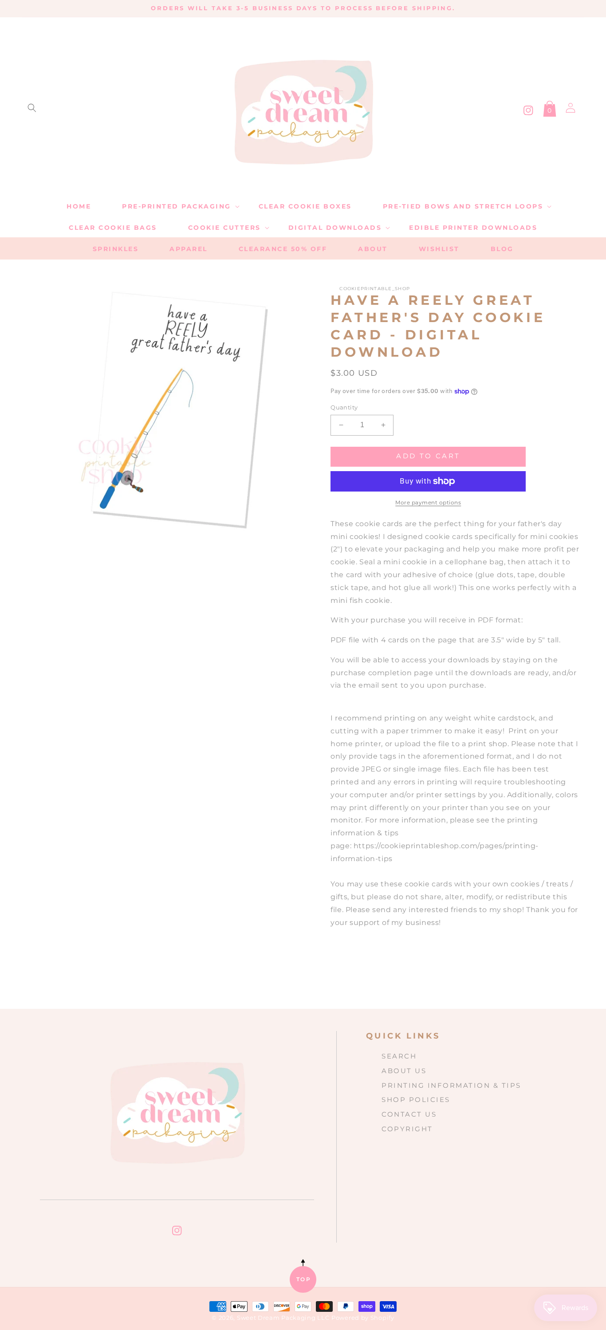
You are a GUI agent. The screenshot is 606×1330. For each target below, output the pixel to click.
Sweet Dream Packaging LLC (283, 1317)
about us (404, 1070)
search (399, 1056)
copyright (407, 1129)
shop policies (416, 1099)
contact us (409, 1114)
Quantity (344, 407)
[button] (32, 108)
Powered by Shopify (362, 1317)
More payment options (428, 502)
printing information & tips (451, 1085)
